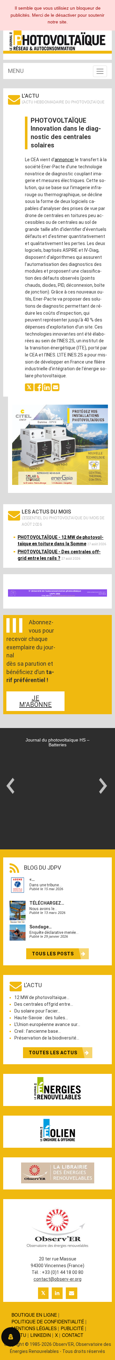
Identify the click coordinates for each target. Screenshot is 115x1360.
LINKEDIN (40, 1335)
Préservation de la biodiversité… (46, 1037)
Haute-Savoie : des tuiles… (41, 1017)
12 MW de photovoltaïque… (41, 997)
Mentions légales (34, 1328)
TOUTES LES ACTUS (54, 1052)
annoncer (64, 159)
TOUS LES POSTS (53, 953)
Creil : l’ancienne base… (37, 1031)
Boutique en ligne (34, 1315)
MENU (16, 70)
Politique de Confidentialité (48, 1321)
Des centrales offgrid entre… (43, 1004)
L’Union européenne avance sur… (47, 1024)
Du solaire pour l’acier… (37, 1010)
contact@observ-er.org (57, 1279)
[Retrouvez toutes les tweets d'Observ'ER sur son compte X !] (43, 1293)
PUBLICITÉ (72, 1328)
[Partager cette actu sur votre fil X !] (29, 386)
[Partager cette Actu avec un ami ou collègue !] (55, 386)
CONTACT (72, 1335)
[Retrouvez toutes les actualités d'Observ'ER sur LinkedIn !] (57, 1293)
